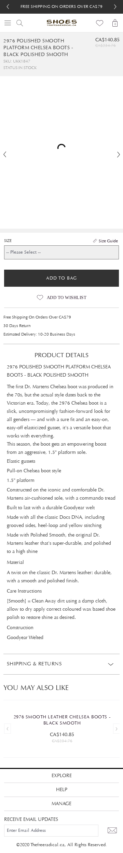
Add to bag (61, 278)
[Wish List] (100, 23)
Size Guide (108, 241)
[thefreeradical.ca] (61, 23)
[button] (115, 6)
